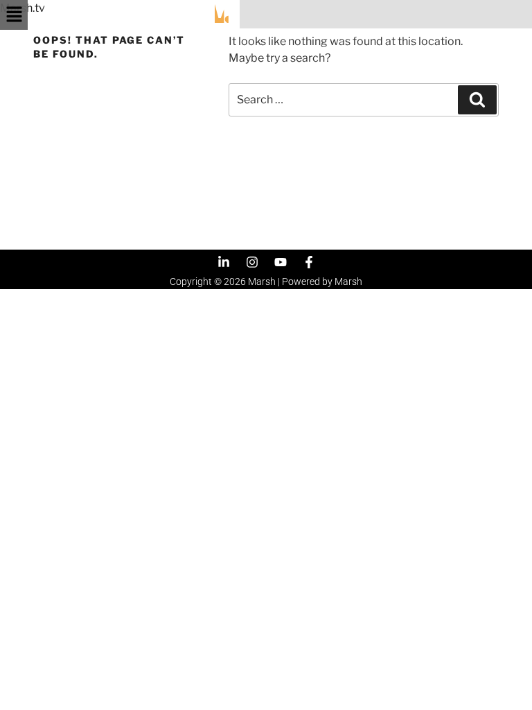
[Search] (477, 99)
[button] (14, 15)
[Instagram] (252, 262)
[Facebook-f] (308, 262)
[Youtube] (280, 262)
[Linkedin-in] (223, 262)
